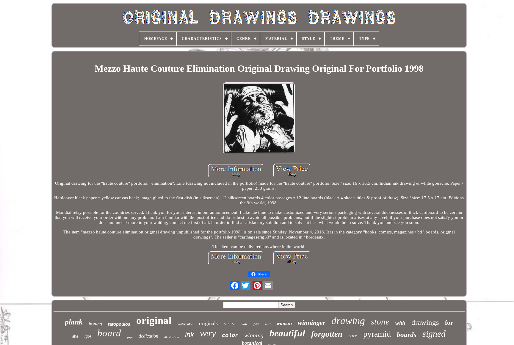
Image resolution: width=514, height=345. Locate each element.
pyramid (377, 333)
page (130, 337)
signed (434, 333)
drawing (348, 320)
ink (189, 334)
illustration (171, 337)
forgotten (326, 334)
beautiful (287, 333)
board (109, 333)
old (268, 324)
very (208, 333)
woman (284, 323)
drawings (425, 322)
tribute (229, 324)
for (449, 322)
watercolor (185, 324)
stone (380, 321)
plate (244, 324)
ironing (95, 323)
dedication (148, 335)
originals (208, 323)
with (400, 323)
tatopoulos (119, 324)
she (75, 336)
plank (74, 322)
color (230, 335)
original (154, 320)
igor (87, 336)
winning (254, 335)
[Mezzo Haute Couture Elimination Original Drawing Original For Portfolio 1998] (259, 119)
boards (406, 334)
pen (256, 324)
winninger (311, 322)
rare (352, 335)
